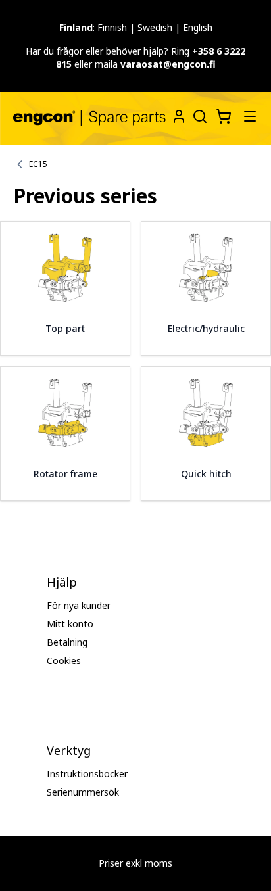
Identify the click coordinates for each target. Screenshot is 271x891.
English (197, 27)
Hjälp (62, 582)
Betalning (67, 642)
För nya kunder (79, 605)
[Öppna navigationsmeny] (250, 116)
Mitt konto (70, 623)
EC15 (38, 164)
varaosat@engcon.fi (168, 64)
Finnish (112, 27)
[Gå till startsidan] (89, 118)
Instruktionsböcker (87, 773)
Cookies (64, 660)
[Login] (179, 116)
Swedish (154, 27)
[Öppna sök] (198, 115)
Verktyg (69, 750)
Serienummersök (83, 792)
